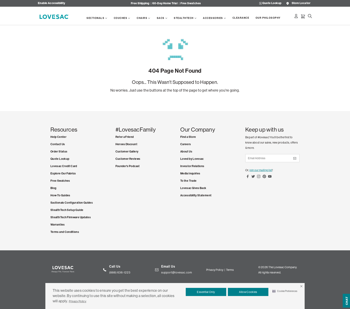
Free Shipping (140, 3)
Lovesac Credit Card (63, 166)
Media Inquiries (190, 173)
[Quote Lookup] (260, 3)
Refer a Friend (124, 137)
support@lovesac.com (176, 272)
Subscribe (294, 160)
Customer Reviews (127, 159)
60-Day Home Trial (164, 3)
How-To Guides (60, 195)
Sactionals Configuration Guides (71, 202)
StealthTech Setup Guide (66, 210)
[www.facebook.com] (247, 177)
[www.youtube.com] (269, 177)
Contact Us (57, 144)
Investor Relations (192, 166)
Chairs (142, 18)
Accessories (213, 18)
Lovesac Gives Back (193, 188)
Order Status (58, 151)
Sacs (160, 18)
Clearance (241, 17)
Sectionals (95, 18)
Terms (230, 269)
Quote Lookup (271, 3)
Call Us (115, 266)
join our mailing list (261, 170)
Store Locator (301, 3)
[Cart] (303, 16)
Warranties (57, 224)
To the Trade (188, 181)
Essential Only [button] (206, 292)
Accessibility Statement (195, 195)
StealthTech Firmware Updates (70, 217)
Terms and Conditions (64, 232)
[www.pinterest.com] (264, 177)
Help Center (58, 137)
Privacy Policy (77, 301)
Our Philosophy (268, 17)
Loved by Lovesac (192, 159)
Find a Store (188, 137)
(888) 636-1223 (119, 272)
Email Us (168, 266)
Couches (120, 18)
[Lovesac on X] (253, 177)
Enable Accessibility (51, 3)
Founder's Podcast (127, 166)
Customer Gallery (127, 151)
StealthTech (184, 18)
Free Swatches (190, 3)
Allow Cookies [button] (248, 292)
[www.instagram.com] (258, 177)
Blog (53, 188)
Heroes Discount (126, 144)
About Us (186, 151)
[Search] (309, 16)
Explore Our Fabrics (63, 173)
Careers (185, 144)
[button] (301, 286)
